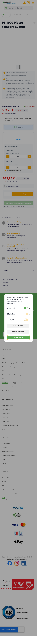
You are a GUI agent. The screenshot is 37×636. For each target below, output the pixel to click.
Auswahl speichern (18, 332)
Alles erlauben (18, 337)
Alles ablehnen (18, 326)
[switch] (26, 308)
